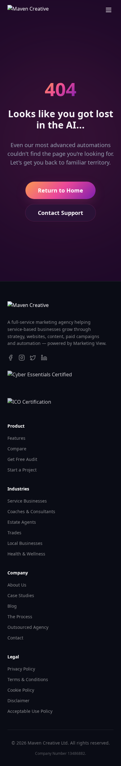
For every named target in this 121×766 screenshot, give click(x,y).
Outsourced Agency (27, 627)
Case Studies (20, 595)
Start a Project (22, 470)
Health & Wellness (26, 554)
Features (16, 438)
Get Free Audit (22, 459)
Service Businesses (27, 501)
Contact (15, 638)
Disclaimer (18, 700)
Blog (12, 606)
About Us (16, 585)
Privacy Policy (21, 669)
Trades (14, 533)
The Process (19, 617)
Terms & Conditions (27, 679)
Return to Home (60, 190)
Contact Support (60, 212)
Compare (16, 449)
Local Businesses (25, 543)
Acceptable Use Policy (29, 711)
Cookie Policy (20, 690)
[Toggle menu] (109, 10)
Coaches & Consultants (31, 511)
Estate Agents (21, 522)
